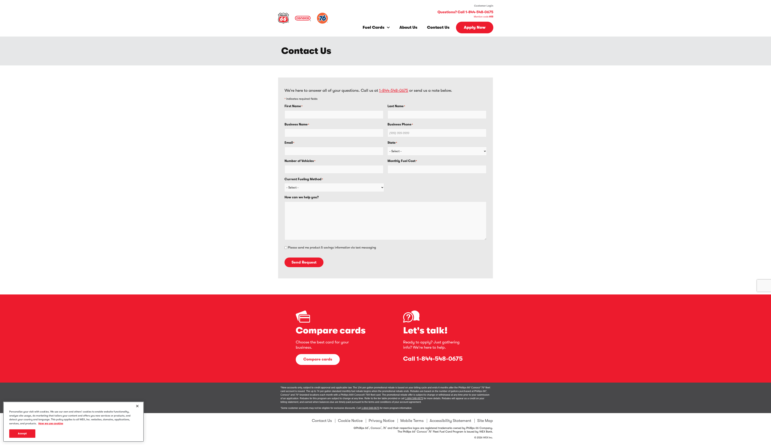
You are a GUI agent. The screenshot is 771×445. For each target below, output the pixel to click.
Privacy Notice (381, 421)
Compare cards (317, 359)
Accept (22, 433)
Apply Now (474, 27)
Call (433, 358)
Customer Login (483, 6)
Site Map (485, 421)
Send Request (304, 262)
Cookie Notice (350, 421)
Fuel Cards (373, 27)
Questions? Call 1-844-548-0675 (465, 12)
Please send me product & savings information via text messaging (332, 247)
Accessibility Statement (450, 421)
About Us (408, 27)
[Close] (137, 406)
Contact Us (438, 27)
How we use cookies (50, 423)
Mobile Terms (412, 421)
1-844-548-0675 (393, 90)
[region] (73, 422)
